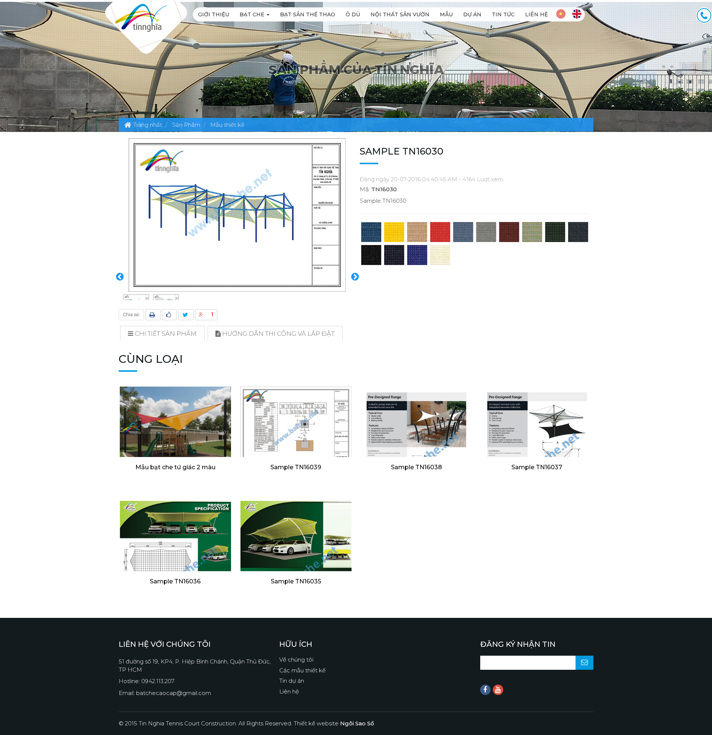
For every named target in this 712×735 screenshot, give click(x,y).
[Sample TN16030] (237, 214)
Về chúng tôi (296, 659)
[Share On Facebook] (169, 314)
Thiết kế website (334, 723)
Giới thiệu (213, 14)
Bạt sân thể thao (307, 14)
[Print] (153, 314)
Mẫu (446, 14)
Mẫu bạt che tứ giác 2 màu (175, 467)
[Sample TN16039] (295, 426)
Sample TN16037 (536, 467)
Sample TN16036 (175, 581)
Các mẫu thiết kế (302, 670)
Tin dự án (291, 680)
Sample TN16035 (296, 581)
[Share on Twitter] (186, 314)
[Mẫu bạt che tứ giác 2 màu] (175, 437)
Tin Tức (503, 14)
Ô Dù (353, 14)
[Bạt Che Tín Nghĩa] (141, 17)
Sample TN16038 (416, 467)
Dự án (472, 14)
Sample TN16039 (295, 467)
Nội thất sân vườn (399, 14)
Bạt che (253, 14)
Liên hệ (536, 14)
